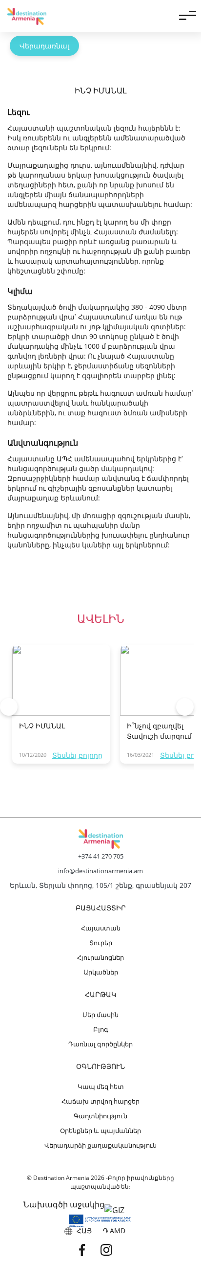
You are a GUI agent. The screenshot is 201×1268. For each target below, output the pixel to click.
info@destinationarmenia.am (100, 870)
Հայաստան (101, 928)
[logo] (26, 16)
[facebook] (88, 1249)
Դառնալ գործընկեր (100, 1044)
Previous (9, 707)
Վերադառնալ (44, 45)
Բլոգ (100, 1029)
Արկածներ (100, 972)
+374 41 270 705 (100, 856)
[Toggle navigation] (187, 16)
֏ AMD (114, 1230)
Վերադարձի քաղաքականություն (100, 1145)
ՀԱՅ (82, 1230)
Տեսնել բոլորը (77, 755)
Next (185, 707)
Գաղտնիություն (100, 1115)
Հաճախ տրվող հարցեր (100, 1101)
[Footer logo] (101, 839)
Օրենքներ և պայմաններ (100, 1130)
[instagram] (112, 1249)
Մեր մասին (100, 1014)
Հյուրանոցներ (100, 957)
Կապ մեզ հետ (101, 1086)
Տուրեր (100, 942)
